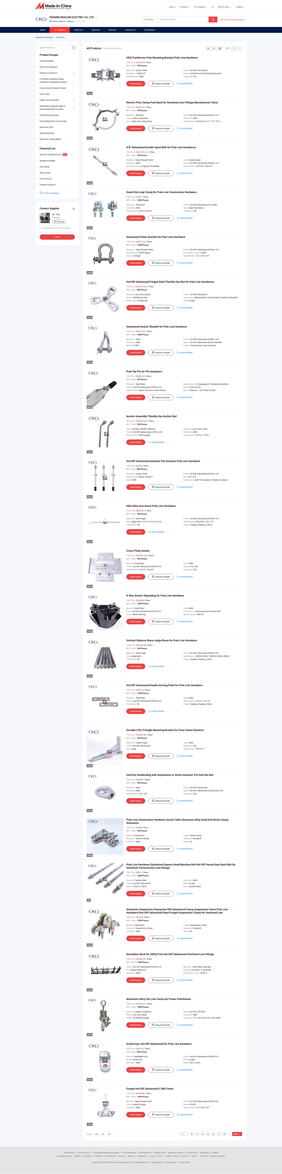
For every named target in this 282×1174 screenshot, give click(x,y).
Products (61, 29)
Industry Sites (160, 1152)
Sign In (172, 6)
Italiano (122, 1156)
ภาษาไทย (184, 1156)
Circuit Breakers (47, 60)
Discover (112, 29)
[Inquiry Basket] (212, 6)
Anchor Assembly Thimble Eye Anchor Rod (151, 416)
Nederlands (142, 1156)
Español (77, 1156)
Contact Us (130, 29)
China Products (83, 1152)
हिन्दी (176, 1156)
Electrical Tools (46, 127)
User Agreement (157, 1162)
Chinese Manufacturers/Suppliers (106, 1152)
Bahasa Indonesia (218, 1156)
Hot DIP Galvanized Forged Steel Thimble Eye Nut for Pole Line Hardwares (170, 281)
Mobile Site (204, 1152)
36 (103, 1134)
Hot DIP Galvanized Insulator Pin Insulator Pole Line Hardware (163, 461)
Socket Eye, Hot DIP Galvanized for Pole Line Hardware (159, 1043)
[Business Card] (74, 209)
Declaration (171, 1162)
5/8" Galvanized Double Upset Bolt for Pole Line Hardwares (161, 147)
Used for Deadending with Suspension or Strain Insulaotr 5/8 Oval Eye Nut (169, 774)
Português (87, 1156)
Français (98, 1156)
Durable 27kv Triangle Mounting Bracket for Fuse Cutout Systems (165, 730)
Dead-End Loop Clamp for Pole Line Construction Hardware (161, 192)
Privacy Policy (184, 1162)
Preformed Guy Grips (49, 115)
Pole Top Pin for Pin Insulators (144, 371)
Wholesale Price (145, 1152)
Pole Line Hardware (48, 66)
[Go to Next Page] (239, 48)
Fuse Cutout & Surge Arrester (53, 88)
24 (96, 1134)
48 (109, 1134)
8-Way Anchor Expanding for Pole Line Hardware (155, 595)
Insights (215, 1152)
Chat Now (60, 221)
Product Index (191, 1152)
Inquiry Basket (186, 83)
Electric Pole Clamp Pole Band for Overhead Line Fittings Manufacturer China (172, 102)
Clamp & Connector (48, 72)
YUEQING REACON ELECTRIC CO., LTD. (71, 17)
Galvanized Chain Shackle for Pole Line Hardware (155, 236)
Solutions (95, 29)
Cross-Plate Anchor (138, 550)
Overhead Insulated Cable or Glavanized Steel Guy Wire (52, 107)
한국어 (160, 1156)
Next (236, 1134)
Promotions (149, 29)
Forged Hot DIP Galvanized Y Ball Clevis (149, 1088)
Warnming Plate (47, 133)
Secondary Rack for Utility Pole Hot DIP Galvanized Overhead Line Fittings (170, 954)
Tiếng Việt (203, 1156)
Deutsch (131, 1156)
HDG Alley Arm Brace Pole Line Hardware (151, 505)
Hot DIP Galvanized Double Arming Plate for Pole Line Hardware (164, 685)
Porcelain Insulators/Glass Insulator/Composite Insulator (53, 80)
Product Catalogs (51, 193)
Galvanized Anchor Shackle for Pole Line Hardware (156, 326)
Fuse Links (44, 94)
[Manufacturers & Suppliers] (54, 5)
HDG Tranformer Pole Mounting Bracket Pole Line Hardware (162, 57)
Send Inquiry (135, 83)
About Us (78, 29)
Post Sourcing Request (234, 19)
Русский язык (110, 1156)
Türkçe (193, 1156)
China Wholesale (129, 1152)
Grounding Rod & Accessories (53, 121)
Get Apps (225, 6)
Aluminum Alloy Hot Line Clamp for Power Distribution (158, 999)
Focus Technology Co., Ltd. (122, 1162)
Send (57, 237)
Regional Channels (175, 1152)
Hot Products (69, 1152)
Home (42, 29)
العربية (152, 1156)
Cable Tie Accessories (49, 100)
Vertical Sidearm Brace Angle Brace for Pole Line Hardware (161, 640)
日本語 (168, 1156)
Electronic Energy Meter (50, 139)
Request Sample (162, 83)
